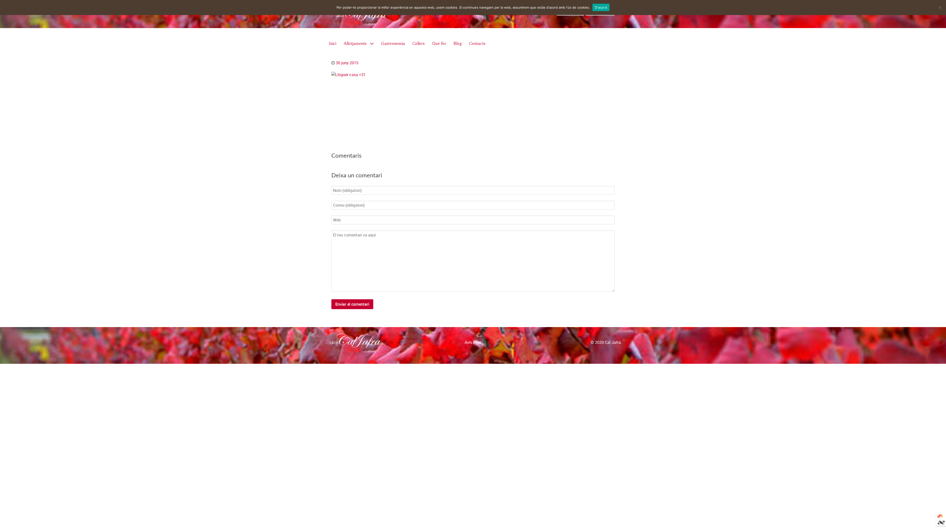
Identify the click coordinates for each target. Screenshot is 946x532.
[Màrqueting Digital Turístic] (940, 515)
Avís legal (473, 342)
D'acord (601, 7)
